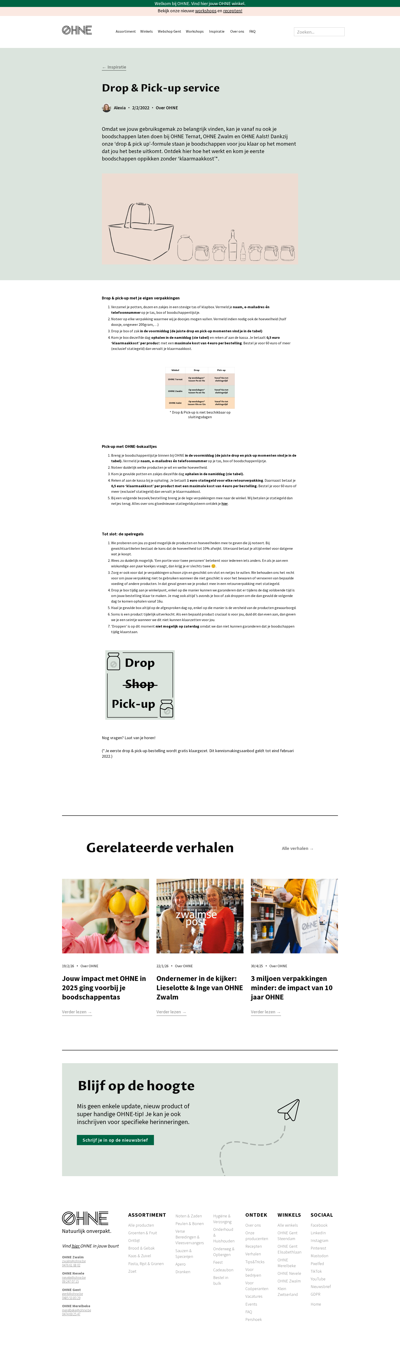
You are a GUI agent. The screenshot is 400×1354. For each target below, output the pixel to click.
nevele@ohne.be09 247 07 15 (74, 1279)
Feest (218, 1262)
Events (251, 1304)
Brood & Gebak (141, 1248)
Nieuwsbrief (321, 1286)
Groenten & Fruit (142, 1232)
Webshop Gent (169, 31)
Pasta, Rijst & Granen (146, 1263)
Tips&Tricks (255, 1261)
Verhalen (253, 1254)
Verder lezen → (77, 1012)
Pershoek (253, 1319)
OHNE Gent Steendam (287, 1235)
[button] (128, 32)
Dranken (182, 1271)
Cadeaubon (223, 1269)
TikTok (316, 1271)
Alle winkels (288, 1225)
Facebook (319, 1225)
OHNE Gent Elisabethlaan (289, 1249)
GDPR (315, 1294)
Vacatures (253, 1296)
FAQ (252, 31)
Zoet (132, 1271)
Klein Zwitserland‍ (288, 1291)
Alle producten (141, 1225)
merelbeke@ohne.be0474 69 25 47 (76, 1312)
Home (316, 1304)
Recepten (253, 1246)
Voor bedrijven (253, 1272)
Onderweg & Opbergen (223, 1251)
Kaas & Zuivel (139, 1255)
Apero (180, 1264)
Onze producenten (256, 1235)
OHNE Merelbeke (287, 1262)
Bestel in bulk (220, 1280)
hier (225, 503)
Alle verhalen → (298, 848)
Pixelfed (317, 1263)
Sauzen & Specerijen (184, 1253)
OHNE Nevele (289, 1273)
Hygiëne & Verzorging (222, 1218)
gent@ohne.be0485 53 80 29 (72, 1295)
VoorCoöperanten (256, 1285)
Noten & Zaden (188, 1216)
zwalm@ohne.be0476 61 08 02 (74, 1263)
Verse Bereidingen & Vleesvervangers (189, 1236)
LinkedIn (318, 1232)
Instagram (319, 1240)
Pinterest (318, 1248)
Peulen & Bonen (189, 1223)
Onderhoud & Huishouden (223, 1235)
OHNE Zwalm (289, 1281)
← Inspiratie (114, 67)
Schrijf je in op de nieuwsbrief (115, 1140)
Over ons (253, 1225)
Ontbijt (134, 1240)
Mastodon (319, 1255)
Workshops (195, 31)
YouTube (318, 1279)
